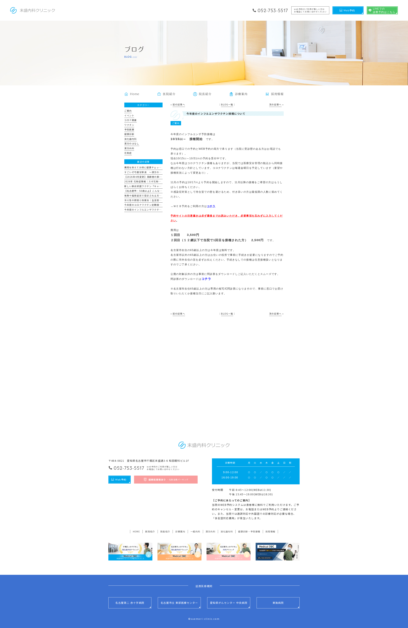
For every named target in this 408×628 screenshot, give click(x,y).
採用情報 (270, 531)
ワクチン (129, 124)
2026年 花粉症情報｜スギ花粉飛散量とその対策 (151, 181)
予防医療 (129, 129)
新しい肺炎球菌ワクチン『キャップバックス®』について (156, 186)
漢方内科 (129, 148)
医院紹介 (150, 531)
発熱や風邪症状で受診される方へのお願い (147, 195)
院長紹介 (165, 531)
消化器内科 (130, 138)
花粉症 (128, 152)
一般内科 (195, 531)
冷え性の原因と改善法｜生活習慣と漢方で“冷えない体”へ (156, 200)
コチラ (211, 206)
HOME (136, 531)
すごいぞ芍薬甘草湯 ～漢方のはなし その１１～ (153, 172)
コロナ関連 (130, 120)
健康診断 (129, 134)
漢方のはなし (131, 143)
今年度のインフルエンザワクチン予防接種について (153, 209)
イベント (129, 115)
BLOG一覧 (227, 104)
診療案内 (180, 531)
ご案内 (175, 123)
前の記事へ (179, 104)
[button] (238, 94)
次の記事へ (275, 104)
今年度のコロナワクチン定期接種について (147, 204)
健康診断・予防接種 (249, 531)
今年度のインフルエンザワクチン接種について (215, 113)
